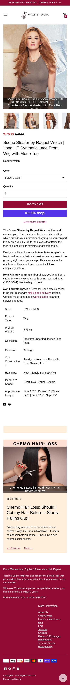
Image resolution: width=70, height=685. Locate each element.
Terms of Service (47, 643)
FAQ (40, 626)
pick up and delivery (39, 293)
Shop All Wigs (45, 615)
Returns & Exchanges (49, 636)
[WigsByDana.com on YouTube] (18, 668)
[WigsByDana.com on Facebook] (5, 668)
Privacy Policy (45, 646)
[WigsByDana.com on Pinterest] (9, 668)
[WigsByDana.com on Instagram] (14, 668)
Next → (28, 548)
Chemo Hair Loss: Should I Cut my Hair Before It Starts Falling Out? (32, 513)
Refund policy (45, 639)
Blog (40, 622)
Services (42, 629)
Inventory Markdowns (49, 619)
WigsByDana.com (28, 675)
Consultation (40, 296)
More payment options (35, 221)
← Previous (13, 548)
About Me (43, 612)
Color (6, 170)
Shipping (42, 632)
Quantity (8, 186)
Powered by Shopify (12, 679)
